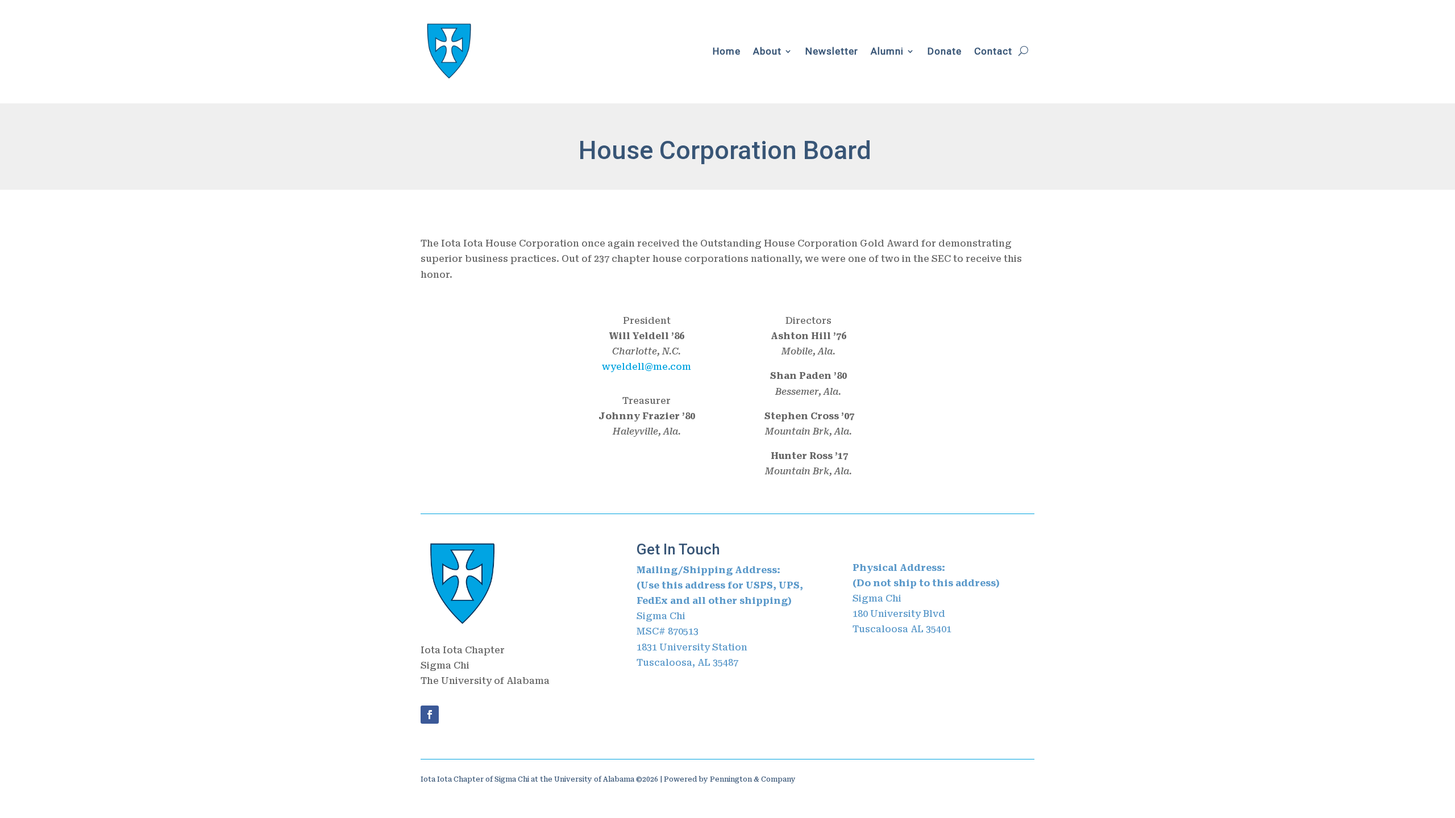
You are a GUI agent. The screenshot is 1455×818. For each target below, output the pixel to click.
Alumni (887, 51)
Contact (993, 51)
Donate (945, 51)
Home (727, 51)
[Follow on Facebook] (430, 715)
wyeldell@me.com (646, 366)
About (767, 51)
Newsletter (831, 51)
